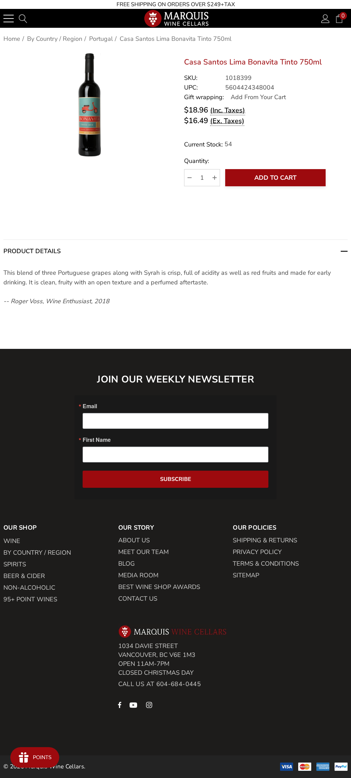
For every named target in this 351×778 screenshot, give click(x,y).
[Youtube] (134, 704)
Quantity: (196, 161)
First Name (97, 440)
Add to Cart (275, 178)
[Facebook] (120, 704)
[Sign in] (325, 18)
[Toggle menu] (8, 18)
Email (90, 406)
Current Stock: (208, 144)
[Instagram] (150, 704)
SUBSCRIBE (175, 479)
